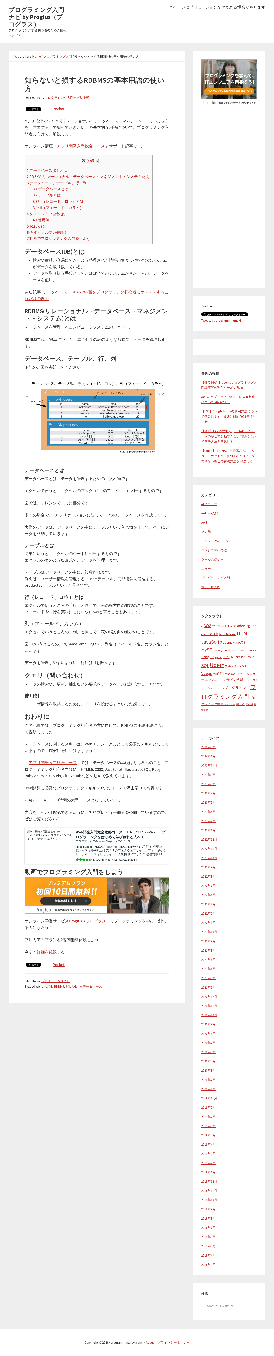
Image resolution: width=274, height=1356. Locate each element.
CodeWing (242, 626)
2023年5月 (208, 802)
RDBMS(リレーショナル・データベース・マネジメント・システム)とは (88, 176)
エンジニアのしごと (215, 541)
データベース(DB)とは (47, 170)
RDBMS (59, 986)
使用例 (41, 220)
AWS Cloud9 (219, 626)
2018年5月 (208, 1246)
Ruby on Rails (242, 656)
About (150, 1342)
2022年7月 (208, 886)
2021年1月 (208, 987)
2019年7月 (208, 1117)
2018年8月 (208, 1218)
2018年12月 (209, 1181)
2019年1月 (208, 1172)
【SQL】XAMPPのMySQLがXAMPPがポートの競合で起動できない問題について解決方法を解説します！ (228, 436)
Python (218, 657)
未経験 (249, 704)
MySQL (48, 986)
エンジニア (212, 680)
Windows (230, 674)
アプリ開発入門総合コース (81, 145)
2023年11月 (209, 765)
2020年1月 (208, 1089)
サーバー (248, 680)
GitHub (223, 634)
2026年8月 (208, 747)
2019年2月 (208, 1163)
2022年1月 (208, 923)
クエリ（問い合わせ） (47, 213)
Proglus (207, 656)
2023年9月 (208, 775)
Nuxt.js (250, 650)
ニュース (207, 569)
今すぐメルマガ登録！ (47, 232)
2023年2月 (208, 821)
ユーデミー (229, 704)
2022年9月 (208, 867)
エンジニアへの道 (214, 550)
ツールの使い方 (212, 559)
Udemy (76, 986)
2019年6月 (208, 1126)
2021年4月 (208, 969)
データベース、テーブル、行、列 (57, 182)
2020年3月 (208, 1070)
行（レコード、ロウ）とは (58, 201)
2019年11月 (209, 1098)
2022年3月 (208, 904)
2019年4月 (208, 1144)
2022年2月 (208, 913)
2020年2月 (208, 1080)
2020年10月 (209, 1015)
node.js (242, 650)
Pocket (59, 108)
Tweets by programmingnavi (221, 320)
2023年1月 (208, 830)
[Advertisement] (229, 219)
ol (255, 650)
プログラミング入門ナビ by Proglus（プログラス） (36, 17)
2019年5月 (208, 1135)
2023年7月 (208, 793)
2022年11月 (209, 849)
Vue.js (206, 673)
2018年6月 (208, 1237)
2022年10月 (209, 858)
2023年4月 (208, 812)
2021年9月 (208, 941)
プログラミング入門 (55, 981)
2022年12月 (209, 839)
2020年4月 (208, 1061)
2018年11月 (209, 1191)
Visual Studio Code (237, 666)
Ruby (226, 657)
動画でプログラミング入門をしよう (58, 238)
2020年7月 (208, 1043)
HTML (243, 633)
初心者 (240, 704)
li (225, 643)
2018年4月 (208, 1255)
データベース (92, 986)
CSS (254, 626)
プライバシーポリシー (173, 1342)
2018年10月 (209, 1200)
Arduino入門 (209, 513)
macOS (240, 642)
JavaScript (212, 641)
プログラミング (237, 688)
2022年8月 (208, 876)
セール (220, 688)
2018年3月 (208, 1265)
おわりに (36, 226)
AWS (204, 522)
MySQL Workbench (226, 650)
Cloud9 (231, 626)
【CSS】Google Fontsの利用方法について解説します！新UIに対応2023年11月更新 (229, 416)
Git (216, 634)
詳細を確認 (47, 951)
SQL (68, 986)
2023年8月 (208, 784)
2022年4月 (208, 895)
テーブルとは (47, 195)
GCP (211, 634)
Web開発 (218, 674)
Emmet (204, 634)
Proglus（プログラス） (89, 920)
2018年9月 (208, 1209)
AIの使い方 (209, 504)
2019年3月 (208, 1154)
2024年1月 (208, 756)
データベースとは (50, 188)
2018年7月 (208, 1228)
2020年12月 (209, 997)
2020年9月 (208, 1024)
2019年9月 (208, 1107)
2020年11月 (209, 1006)
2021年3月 (208, 978)
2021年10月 (209, 932)
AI (202, 626)
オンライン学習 (231, 679)
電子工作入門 (210, 587)
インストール (242, 674)
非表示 (93, 160)
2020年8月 (208, 1034)
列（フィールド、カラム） (58, 207)
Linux (230, 642)
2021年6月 (208, 960)
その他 (206, 532)
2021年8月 (208, 950)
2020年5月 (208, 1052)
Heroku (232, 634)
